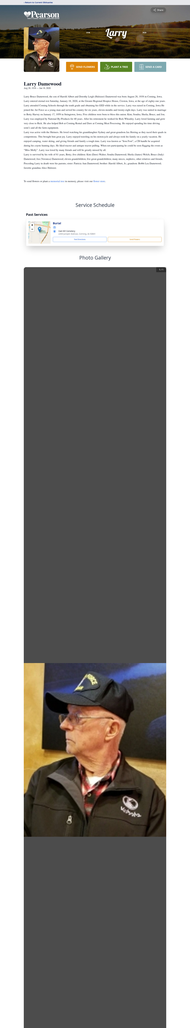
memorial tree (57, 181)
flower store (99, 181)
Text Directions (80, 239)
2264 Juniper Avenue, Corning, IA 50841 (77, 233)
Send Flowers (135, 239)
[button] (39, 229)
